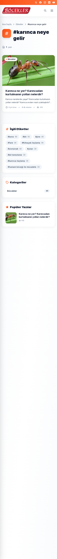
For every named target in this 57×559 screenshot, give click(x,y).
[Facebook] (40, 2)
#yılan (31, 149)
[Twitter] (36, 2)
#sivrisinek (15, 149)
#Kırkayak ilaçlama (32, 143)
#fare (12, 143)
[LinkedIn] (49, 2)
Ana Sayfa (6, 24)
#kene (12, 137)
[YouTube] (54, 2)
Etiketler (19, 24)
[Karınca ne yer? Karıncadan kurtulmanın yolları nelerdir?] (28, 83)
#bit (26, 137)
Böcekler (12, 59)
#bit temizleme (16, 155)
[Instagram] (45, 2)
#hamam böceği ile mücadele (24, 167)
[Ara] (45, 10)
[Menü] (52, 10)
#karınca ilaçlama (18, 161)
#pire (39, 137)
